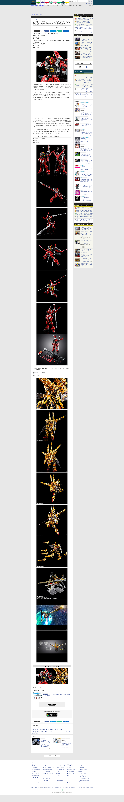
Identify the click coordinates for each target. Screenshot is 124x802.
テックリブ (69, 780)
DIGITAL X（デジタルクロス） (48, 773)
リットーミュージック (61, 765)
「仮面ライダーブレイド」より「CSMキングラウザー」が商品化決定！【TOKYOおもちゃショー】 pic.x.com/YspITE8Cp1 (84, 76)
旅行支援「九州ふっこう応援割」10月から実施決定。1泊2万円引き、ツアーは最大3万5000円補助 (84, 214)
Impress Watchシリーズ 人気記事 (84, 204)
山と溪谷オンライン (60, 775)
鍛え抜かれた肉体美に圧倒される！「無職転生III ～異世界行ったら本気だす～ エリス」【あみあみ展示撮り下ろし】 (86, 151)
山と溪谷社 (58, 773)
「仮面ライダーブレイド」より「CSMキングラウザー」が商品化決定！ (86, 255)
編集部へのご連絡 (58, 787)
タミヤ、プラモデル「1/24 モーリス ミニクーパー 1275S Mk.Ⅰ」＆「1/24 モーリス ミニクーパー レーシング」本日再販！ (84, 28)
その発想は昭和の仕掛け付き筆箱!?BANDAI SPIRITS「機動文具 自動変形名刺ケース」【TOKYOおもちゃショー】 (86, 182)
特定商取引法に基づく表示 (89, 787)
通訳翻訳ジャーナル (71, 769)
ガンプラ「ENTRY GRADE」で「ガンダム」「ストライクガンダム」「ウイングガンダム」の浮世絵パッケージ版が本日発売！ (86, 107)
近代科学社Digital (60, 780)
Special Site (79, 35)
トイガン (58, 5)
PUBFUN (80, 771)
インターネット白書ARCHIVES (37, 782)
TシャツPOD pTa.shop (84, 776)
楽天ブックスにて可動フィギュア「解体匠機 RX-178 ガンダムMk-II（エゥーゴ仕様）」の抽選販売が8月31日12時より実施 (86, 188)
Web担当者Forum (35, 767)
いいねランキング (88, 72)
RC (62, 5)
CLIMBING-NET (60, 777)
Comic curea (82, 767)
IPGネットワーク (81, 775)
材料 (76, 5)
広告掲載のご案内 (50, 787)
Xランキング (79, 71)
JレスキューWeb (71, 771)
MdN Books (70, 777)
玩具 (70, 5)
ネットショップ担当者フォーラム (49, 767)
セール (80, 5)
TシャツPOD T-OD (60, 769)
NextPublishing (45, 780)
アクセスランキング (81, 14)
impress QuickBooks (83, 769)
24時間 (81, 16)
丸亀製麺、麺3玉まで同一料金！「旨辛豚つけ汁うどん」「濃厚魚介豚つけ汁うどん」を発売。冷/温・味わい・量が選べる (84, 211)
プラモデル (48, 5)
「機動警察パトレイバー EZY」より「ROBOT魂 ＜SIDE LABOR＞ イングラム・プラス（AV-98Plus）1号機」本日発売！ (86, 141)
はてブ (54, 31)
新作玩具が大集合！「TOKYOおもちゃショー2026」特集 (85, 225)
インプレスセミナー (46, 771)
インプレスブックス (46, 778)
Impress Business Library (47, 769)
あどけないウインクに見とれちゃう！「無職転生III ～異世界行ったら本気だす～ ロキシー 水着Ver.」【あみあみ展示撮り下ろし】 (86, 115)
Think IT (33, 765)
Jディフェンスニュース (72, 767)
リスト (42, 31)
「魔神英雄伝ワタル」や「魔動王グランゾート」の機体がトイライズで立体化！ (86, 264)
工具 (73, 5)
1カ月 (91, 16)
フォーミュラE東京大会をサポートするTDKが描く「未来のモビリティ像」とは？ (86, 39)
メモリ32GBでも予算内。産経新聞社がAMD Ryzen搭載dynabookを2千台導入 (86, 44)
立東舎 (58, 771)
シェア (47, 31)
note (60, 31)
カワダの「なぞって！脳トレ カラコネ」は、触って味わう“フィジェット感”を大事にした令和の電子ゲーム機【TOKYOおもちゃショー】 (86, 163)
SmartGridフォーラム (46, 765)
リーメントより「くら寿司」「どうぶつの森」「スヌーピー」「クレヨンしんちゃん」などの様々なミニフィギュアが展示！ (86, 261)
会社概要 (73, 787)
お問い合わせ (43, 787)
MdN (68, 775)
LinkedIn (66, 31)
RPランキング (78, 72)
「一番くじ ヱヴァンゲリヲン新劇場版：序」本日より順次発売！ (86, 119)
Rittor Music (58, 764)
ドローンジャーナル (35, 773)
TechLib (69, 782)
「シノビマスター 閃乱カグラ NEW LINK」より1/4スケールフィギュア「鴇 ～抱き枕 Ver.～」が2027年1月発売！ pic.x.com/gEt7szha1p (84, 85)
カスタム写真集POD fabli (84, 778)
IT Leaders (34, 771)
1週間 (86, 16)
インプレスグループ (79, 787)
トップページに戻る (52, 755)
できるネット (34, 780)
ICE (79, 764)
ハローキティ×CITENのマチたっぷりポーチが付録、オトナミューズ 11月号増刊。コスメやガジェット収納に (84, 220)
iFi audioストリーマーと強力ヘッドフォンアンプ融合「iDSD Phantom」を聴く (86, 53)
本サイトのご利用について (35, 787)
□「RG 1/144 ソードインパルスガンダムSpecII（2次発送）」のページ (48, 729)
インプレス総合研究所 (36, 769)
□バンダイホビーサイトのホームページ (41, 727)
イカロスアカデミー (71, 773)
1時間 (76, 16)
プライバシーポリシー (66, 787)
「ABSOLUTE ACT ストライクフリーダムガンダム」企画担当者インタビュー (86, 242)
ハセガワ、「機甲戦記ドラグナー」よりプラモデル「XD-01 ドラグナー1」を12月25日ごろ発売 (84, 25)
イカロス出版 (69, 764)
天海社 (81, 765)
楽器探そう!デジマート (61, 767)
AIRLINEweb (70, 765)
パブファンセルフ (83, 773)
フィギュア (53, 5)
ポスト (38, 31)
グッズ (66, 5)
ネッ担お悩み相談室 (35, 775)
